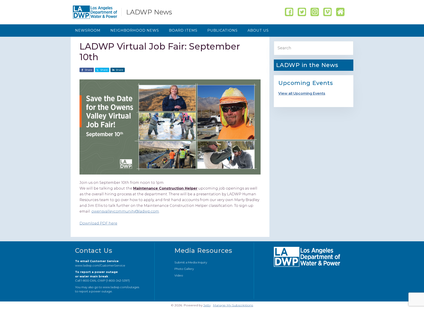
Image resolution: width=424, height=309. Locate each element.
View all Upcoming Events (301, 93)
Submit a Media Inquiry (190, 262)
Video (178, 275)
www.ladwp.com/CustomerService (100, 265)
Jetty (207, 305)
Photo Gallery (184, 269)
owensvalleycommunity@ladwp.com (125, 211)
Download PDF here (98, 223)
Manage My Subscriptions (233, 305)
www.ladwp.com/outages (121, 287)
